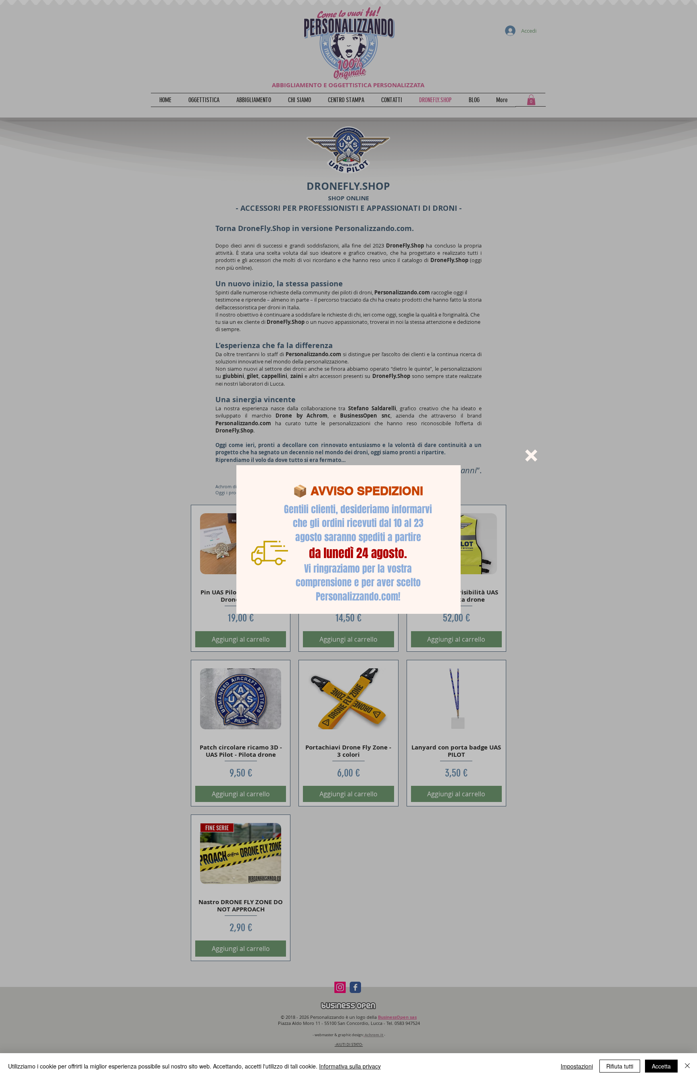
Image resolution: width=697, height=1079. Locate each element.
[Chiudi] (687, 1066)
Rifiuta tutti (619, 1066)
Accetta (661, 1066)
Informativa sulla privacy (350, 1066)
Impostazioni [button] (577, 1066)
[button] (531, 455)
